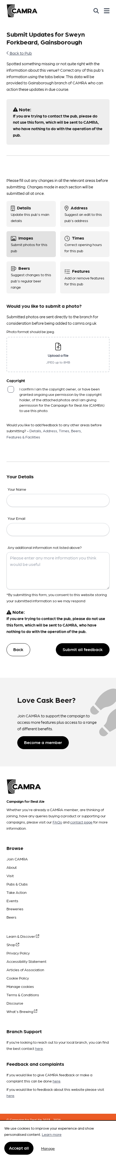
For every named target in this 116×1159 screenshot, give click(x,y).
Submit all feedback (83, 649)
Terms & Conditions (22, 994)
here (39, 1048)
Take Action (16, 892)
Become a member (43, 742)
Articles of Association (25, 969)
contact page (81, 822)
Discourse (14, 1003)
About (11, 867)
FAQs (57, 822)
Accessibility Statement (26, 961)
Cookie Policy (17, 978)
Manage (48, 1148)
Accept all (19, 1147)
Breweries (14, 909)
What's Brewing (20, 1011)
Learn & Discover (21, 936)
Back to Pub (20, 53)
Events (12, 900)
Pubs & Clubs (17, 884)
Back (18, 649)
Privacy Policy (18, 953)
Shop (11, 944)
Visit (10, 875)
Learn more (52, 1134)
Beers (11, 917)
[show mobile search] (96, 10)
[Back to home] (21, 10)
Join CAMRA (17, 859)
